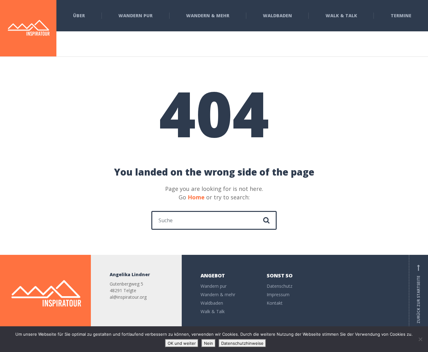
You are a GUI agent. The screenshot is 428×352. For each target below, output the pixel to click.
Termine (401, 15)
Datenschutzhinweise (242, 343)
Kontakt (275, 303)
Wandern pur (135, 15)
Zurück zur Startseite (418, 294)
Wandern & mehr (207, 15)
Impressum (278, 294)
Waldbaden (277, 15)
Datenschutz (279, 286)
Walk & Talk (341, 15)
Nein (208, 343)
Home (196, 197)
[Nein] (420, 339)
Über (79, 15)
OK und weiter (182, 343)
